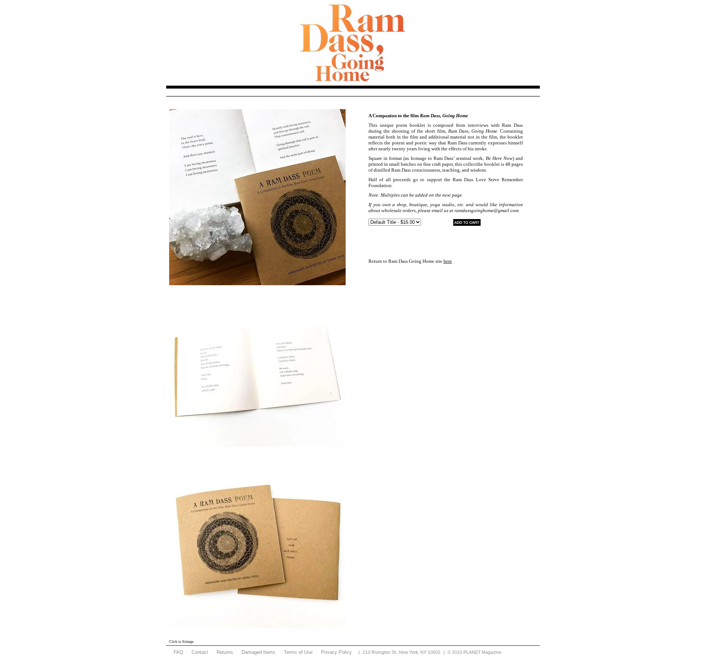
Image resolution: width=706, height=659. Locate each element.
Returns (225, 652)
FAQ (178, 652)
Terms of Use (298, 652)
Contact (200, 652)
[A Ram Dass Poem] (257, 197)
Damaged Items (258, 652)
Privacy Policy (336, 652)
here (447, 261)
